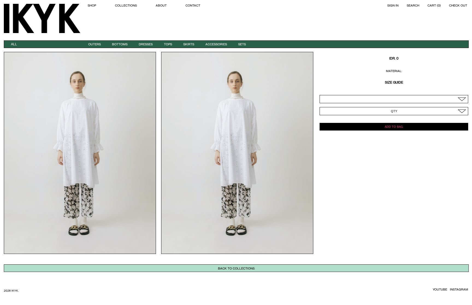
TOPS (168, 44)
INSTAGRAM (459, 289)
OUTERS (94, 44)
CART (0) (434, 5)
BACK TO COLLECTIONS (236, 268)
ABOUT (161, 5)
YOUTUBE (440, 289)
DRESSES (146, 44)
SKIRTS (188, 44)
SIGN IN (393, 5)
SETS (242, 44)
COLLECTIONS (126, 5)
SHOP (92, 5)
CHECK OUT (458, 5)
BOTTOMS (120, 44)
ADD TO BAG (394, 126)
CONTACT (192, 5)
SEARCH (413, 5)
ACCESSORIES (216, 44)
